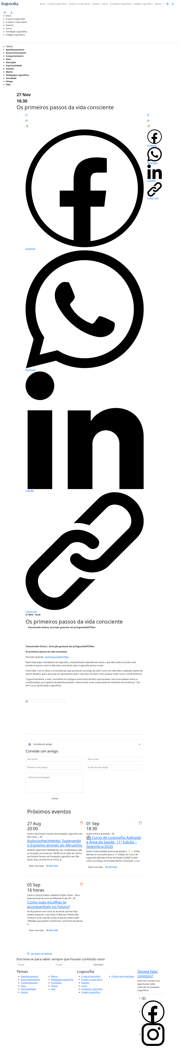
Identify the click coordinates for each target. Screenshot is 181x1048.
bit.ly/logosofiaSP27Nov (57, 657)
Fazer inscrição (36, 865)
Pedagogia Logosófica (17, 75)
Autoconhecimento (16, 52)
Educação (11, 62)
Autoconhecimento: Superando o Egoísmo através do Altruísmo (54, 843)
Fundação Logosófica (120, 3)
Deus (8, 59)
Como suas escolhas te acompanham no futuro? (48, 904)
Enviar (55, 798)
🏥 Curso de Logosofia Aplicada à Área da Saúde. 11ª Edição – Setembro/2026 (113, 842)
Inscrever (98, 964)
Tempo (9, 81)
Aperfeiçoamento (15, 49)
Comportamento (14, 56)
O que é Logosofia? (57, 3)
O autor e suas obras (79, 3)
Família (10, 68)
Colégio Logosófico (143, 3)
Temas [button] (158, 3)
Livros (105, 3)
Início (42, 3)
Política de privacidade (122, 976)
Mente (9, 71)
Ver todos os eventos (40, 953)
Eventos (96, 3)
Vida (8, 84)
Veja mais (53, 865)
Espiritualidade (14, 65)
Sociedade (11, 78)
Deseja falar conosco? (147, 973)
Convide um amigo (42, 744)
